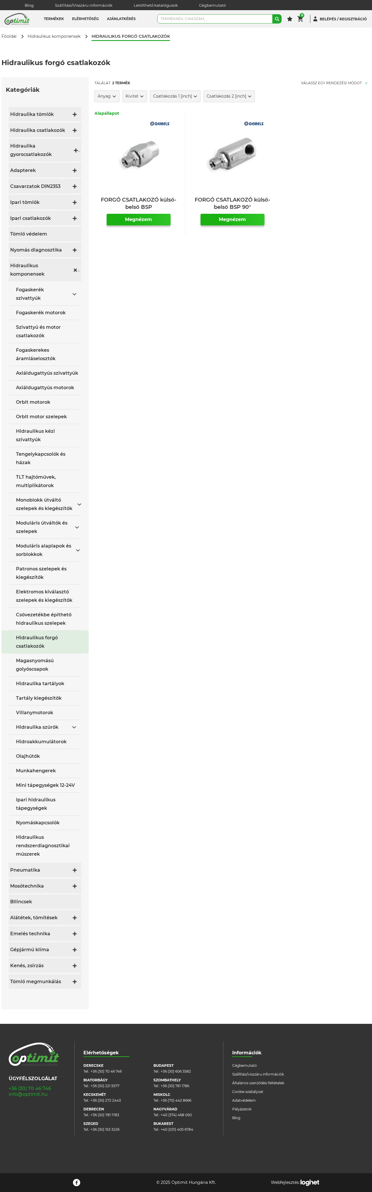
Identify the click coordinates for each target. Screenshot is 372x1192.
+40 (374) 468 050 (176, 1115)
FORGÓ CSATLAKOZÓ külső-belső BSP (138, 203)
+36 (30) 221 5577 (105, 1086)
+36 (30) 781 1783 (105, 1115)
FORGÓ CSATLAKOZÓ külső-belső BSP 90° (232, 203)
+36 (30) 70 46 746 (30, 1088)
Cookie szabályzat (247, 1091)
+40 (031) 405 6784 (177, 1129)
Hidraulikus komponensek (54, 36)
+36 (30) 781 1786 (175, 1086)
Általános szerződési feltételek (258, 1083)
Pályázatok (241, 1109)
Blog (29, 5)
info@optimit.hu (28, 1094)
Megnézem (138, 219)
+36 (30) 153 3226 (105, 1129)
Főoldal (9, 36)
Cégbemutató (212, 5)
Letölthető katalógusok (156, 5)
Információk (247, 1052)
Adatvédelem (244, 1100)
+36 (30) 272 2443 (106, 1100)
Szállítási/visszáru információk (258, 1074)
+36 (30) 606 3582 (176, 1071)
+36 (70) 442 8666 (176, 1100)
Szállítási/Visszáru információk (83, 5)
